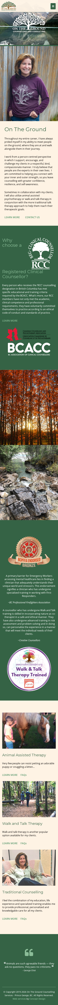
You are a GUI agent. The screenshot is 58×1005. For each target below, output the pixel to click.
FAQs (24, 775)
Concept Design (37, 998)
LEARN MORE (12, 217)
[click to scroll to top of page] (53, 1002)
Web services (19, 998)
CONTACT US (32, 217)
